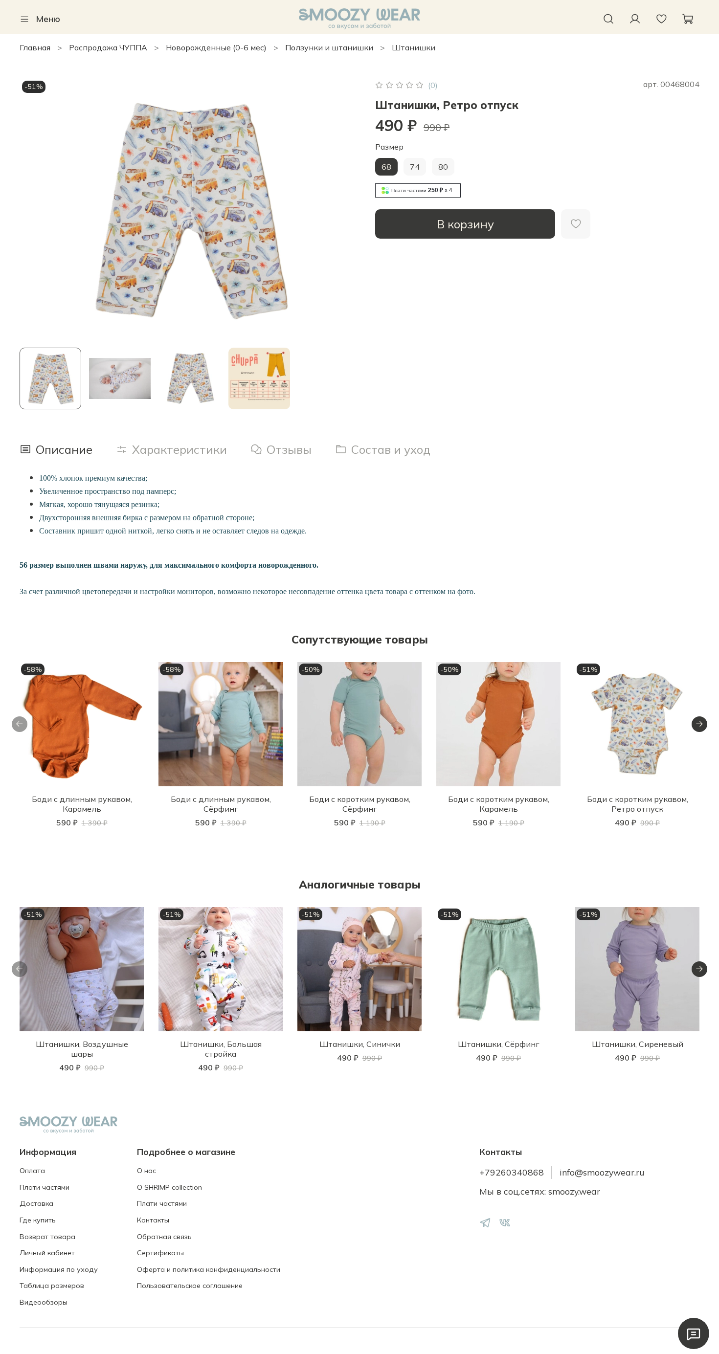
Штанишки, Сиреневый (637, 1044)
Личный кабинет (47, 1252)
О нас (146, 1170)
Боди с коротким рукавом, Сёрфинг (359, 804)
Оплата (32, 1170)
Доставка (36, 1203)
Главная (35, 47)
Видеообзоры (43, 1302)
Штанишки (413, 47)
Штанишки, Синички (359, 1044)
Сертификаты (160, 1252)
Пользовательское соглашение (190, 1285)
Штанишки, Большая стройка (221, 1049)
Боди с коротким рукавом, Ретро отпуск (637, 804)
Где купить (38, 1220)
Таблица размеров (52, 1285)
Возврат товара (47, 1236)
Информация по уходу (59, 1269)
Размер (389, 147)
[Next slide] (344, 209)
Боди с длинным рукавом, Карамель (82, 804)
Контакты (153, 1220)
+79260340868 (511, 1172)
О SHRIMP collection (169, 1187)
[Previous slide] (35, 209)
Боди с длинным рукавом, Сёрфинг (221, 804)
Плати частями (44, 1187)
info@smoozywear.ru (602, 1172)
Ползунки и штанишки (329, 47)
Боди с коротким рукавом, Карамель (498, 804)
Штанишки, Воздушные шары (82, 1049)
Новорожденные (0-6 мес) (216, 47)
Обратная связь (164, 1236)
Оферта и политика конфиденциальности (208, 1269)
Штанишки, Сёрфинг (498, 1044)
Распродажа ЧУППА (108, 47)
